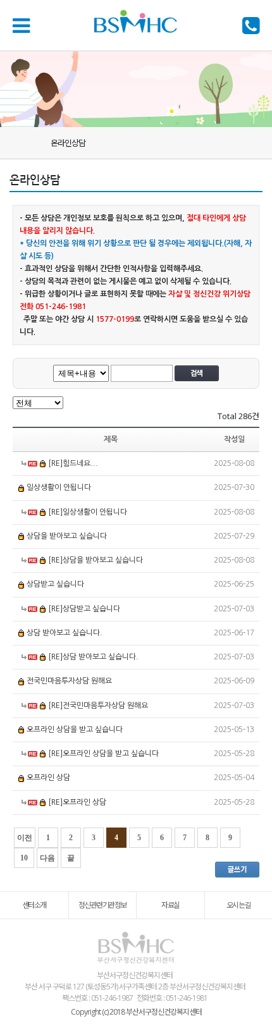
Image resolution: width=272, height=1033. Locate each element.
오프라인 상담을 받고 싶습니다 (75, 729)
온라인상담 (68, 143)
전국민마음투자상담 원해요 (69, 681)
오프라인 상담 (48, 778)
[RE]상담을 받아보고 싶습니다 (95, 560)
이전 (24, 837)
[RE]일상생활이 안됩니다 (87, 512)
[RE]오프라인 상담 (77, 802)
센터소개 (34, 905)
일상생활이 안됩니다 (59, 488)
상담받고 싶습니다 (55, 585)
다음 (47, 857)
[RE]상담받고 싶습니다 (84, 609)
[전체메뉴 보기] (24, 25)
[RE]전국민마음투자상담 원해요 (98, 705)
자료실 (170, 905)
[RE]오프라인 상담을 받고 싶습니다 (103, 753)
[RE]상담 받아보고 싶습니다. (93, 657)
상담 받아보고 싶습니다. (64, 633)
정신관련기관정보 (102, 905)
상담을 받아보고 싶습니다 (67, 536)
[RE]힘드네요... (73, 463)
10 (24, 857)
